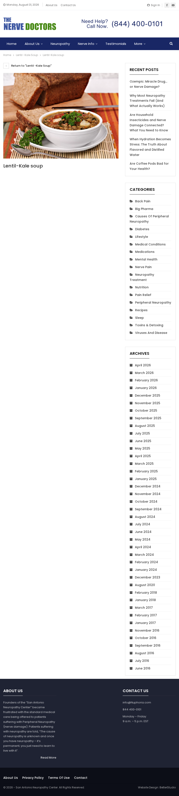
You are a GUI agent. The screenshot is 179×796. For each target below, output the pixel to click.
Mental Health (146, 259)
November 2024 (147, 494)
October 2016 (145, 638)
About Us (51, 5)
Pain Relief (143, 295)
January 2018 (145, 600)
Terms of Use (59, 778)
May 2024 (142, 539)
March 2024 (144, 555)
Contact (80, 778)
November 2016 (147, 630)
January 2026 (146, 388)
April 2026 (143, 365)
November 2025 (147, 403)
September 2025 (148, 418)
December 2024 (147, 486)
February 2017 (146, 615)
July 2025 (142, 433)
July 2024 (142, 524)
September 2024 (148, 509)
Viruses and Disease (151, 333)
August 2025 (145, 426)
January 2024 (146, 570)
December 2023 (147, 577)
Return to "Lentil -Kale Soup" (31, 66)
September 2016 (147, 645)
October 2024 (146, 501)
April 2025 (143, 456)
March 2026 (144, 373)
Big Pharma (144, 209)
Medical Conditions (150, 244)
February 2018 (146, 592)
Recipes (141, 310)
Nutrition (142, 287)
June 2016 (142, 668)
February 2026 (146, 380)
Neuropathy (60, 43)
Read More (48, 757)
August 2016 (144, 653)
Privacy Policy (33, 778)
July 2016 (142, 661)
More (138, 43)
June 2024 (143, 532)
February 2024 (146, 562)
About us (10, 778)
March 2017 (144, 607)
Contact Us (68, 5)
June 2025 (143, 441)
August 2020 (145, 585)
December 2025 (147, 395)
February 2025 (146, 471)
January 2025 (146, 479)
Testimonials (115, 43)
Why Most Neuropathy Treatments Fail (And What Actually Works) (147, 100)
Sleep (139, 318)
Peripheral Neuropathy (153, 302)
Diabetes (142, 229)
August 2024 (145, 517)
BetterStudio (168, 787)
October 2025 (146, 410)
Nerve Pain (143, 267)
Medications (145, 252)
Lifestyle (141, 237)
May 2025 (142, 448)
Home (12, 43)
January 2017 (145, 623)
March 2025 (144, 463)
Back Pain (142, 201)
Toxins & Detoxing (149, 325)
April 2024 (143, 547)
